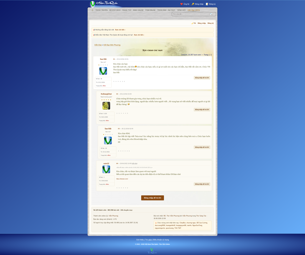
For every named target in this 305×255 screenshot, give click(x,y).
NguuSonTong (197, 225)
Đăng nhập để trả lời (202, 78)
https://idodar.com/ (122, 179)
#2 (117, 94)
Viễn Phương (113, 216)
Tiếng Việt (181, 10)
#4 (117, 163)
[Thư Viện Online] (106, 4)
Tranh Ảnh (161, 10)
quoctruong (169, 228)
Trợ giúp (148, 240)
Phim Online (150, 10)
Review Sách (114, 10)
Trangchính (92, 10)
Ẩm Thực (171, 10)
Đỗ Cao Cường (202, 223)
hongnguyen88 (181, 225)
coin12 (106, 163)
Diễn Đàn (98, 45)
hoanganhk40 (170, 225)
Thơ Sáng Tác (201, 216)
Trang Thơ (126, 10)
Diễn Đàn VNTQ (194, 10)
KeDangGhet (106, 94)
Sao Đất (103, 59)
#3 (119, 129)
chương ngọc (191, 223)
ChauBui (183, 223)
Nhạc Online (138, 10)
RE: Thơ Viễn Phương (171, 216)
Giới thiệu (140, 240)
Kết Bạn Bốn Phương (112, 45)
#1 (114, 59)
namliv (189, 225)
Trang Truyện (101, 10)
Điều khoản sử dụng (161, 240)
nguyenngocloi (160, 228)
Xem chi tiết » (120, 30)
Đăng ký (211, 23)
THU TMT (177, 228)
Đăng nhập (202, 23)
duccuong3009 (160, 225)
